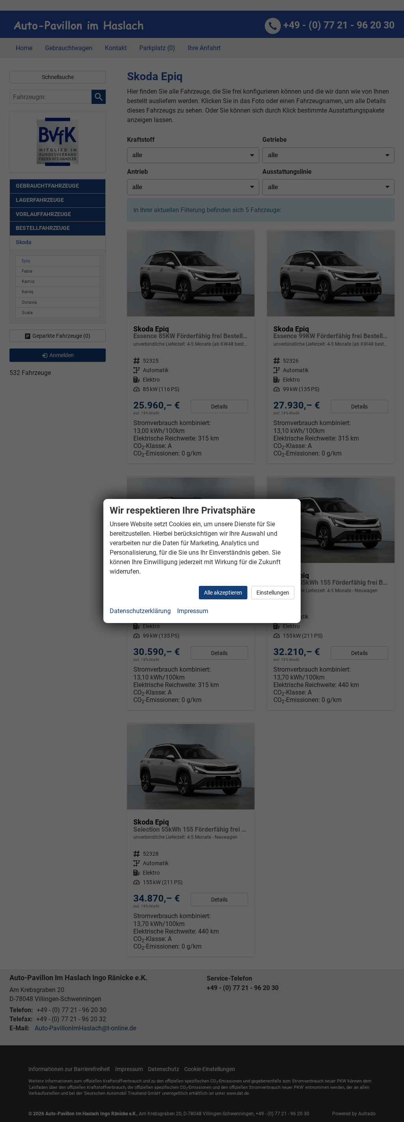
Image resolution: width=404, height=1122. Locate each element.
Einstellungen (272, 592)
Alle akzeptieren (223, 592)
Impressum (192, 611)
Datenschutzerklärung (140, 611)
